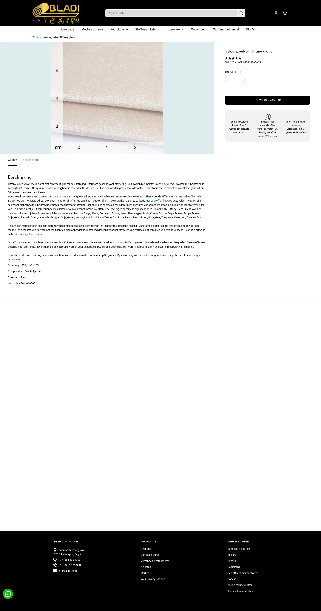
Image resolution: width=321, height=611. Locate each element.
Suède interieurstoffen (240, 591)
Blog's (250, 29)
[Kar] (284, 13)
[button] (233, 58)
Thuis (36, 37)
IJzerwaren (174, 29)
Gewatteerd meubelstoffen (242, 573)
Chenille (231, 560)
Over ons (146, 548)
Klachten (146, 566)
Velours (231, 554)
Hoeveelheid (233, 72)
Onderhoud (198, 29)
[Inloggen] (276, 13)
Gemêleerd (233, 566)
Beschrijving (31, 160)
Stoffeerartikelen (146, 29)
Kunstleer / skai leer (238, 548)
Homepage (67, 29)
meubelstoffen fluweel (158, 200)
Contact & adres (150, 554)
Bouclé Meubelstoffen (240, 585)
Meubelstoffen (91, 29)
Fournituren (118, 29)
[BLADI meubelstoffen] (56, 13)
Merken (145, 573)
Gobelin (231, 579)
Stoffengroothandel (226, 29)
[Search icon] (241, 13)
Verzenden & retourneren (155, 560)
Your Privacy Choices (153, 579)
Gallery (12, 160)
